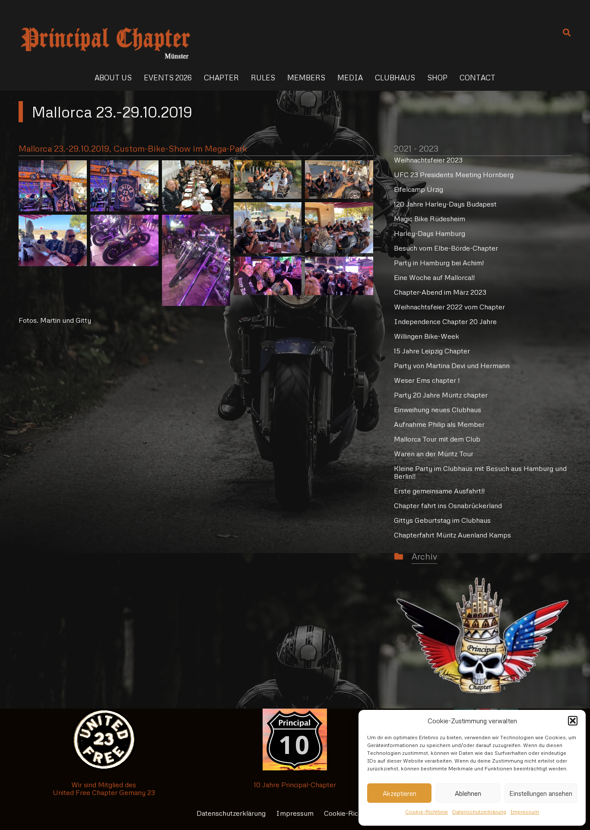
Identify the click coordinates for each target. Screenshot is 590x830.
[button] (572, 720)
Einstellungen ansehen (540, 793)
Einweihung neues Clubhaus (437, 409)
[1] (53, 186)
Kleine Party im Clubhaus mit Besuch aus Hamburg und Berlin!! (480, 472)
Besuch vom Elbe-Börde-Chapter (446, 248)
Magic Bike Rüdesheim (429, 218)
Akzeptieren (399, 793)
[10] (196, 260)
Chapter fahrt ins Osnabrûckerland (448, 505)
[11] (268, 276)
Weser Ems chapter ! (427, 380)
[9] (124, 240)
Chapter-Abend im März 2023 (440, 292)
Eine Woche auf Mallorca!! (434, 277)
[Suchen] (566, 32)
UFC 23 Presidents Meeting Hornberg (454, 174)
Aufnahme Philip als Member (439, 424)
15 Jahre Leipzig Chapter (432, 351)
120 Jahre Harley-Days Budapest (445, 204)
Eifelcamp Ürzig (418, 189)
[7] (339, 227)
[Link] (106, 32)
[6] (268, 227)
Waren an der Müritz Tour (433, 453)
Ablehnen (468, 793)
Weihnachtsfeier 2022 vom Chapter (449, 306)
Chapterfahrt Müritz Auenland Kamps (452, 535)
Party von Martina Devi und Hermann (452, 365)
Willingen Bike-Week (426, 336)
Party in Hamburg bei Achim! (439, 262)
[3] (196, 186)
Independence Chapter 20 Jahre (445, 321)
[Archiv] (403, 556)
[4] (268, 179)
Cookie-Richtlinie (426, 811)
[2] (124, 186)
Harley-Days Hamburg (429, 233)
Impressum (525, 811)
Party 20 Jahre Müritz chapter (441, 395)
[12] (339, 276)
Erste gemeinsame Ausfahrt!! (439, 491)
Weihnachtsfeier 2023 (428, 160)
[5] (339, 179)
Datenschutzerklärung (479, 811)
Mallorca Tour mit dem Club (437, 439)
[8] (53, 240)
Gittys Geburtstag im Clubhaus (442, 520)
